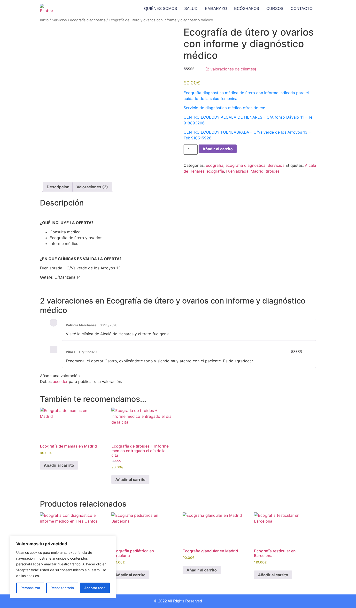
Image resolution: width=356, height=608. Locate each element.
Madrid (257, 171)
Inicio (44, 20)
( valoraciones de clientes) (230, 69)
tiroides (272, 171)
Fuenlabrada (237, 171)
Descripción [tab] (58, 186)
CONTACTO (301, 9)
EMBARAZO (216, 9)
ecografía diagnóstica (88, 20)
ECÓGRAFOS (246, 9)
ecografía (214, 165)
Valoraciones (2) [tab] (92, 186)
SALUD (191, 9)
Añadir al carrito (217, 148)
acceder (60, 381)
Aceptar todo (94, 588)
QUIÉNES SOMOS (160, 9)
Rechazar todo (62, 588)
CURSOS (274, 9)
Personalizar (30, 588)
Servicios (59, 20)
